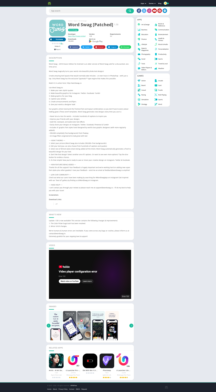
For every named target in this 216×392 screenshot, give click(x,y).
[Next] (131, 325)
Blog (159, 3)
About (55, 389)
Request (84, 389)
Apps (142, 3)
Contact (71, 389)
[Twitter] (144, 10)
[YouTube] (154, 10)
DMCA (78, 389)
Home (70, 21)
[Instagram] (149, 10)
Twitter (87, 47)
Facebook (75, 47)
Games (151, 3)
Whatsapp (126, 47)
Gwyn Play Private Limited (77, 36)
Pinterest (100, 47)
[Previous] (48, 325)
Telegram (113, 47)
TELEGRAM (59, 39)
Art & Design (83, 21)
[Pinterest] (159, 10)
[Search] (130, 10)
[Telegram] (165, 10)
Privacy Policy (63, 389)
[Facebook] (139, 10)
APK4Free (73, 385)
